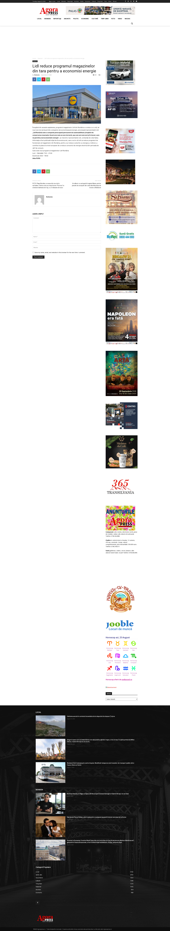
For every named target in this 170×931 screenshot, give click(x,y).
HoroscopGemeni (125, 649)
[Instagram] (128, 1)
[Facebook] (125, 1)
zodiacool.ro (127, 679)
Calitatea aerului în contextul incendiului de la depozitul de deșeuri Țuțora (91, 716)
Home (34, 58)
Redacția (37, 75)
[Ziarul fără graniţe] (49, 10)
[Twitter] (131, 1)
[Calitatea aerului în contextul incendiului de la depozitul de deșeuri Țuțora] (50, 725)
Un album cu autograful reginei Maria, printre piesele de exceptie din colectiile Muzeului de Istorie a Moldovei (86, 185)
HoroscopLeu (109, 662)
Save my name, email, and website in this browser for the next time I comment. (60, 252)
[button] (132, 23)
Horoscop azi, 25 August (118, 637)
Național (40, 58)
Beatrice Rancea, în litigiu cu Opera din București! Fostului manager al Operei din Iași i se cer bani (98, 794)
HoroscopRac (133, 649)
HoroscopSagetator (109, 674)
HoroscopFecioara (117, 662)
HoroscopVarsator (125, 674)
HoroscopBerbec (109, 649)
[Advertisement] (85, 40)
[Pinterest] (43, 79)
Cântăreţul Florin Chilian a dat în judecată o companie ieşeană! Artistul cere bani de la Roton (96, 817)
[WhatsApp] (48, 79)
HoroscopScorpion (133, 662)
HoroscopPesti (133, 674)
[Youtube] (136, 1)
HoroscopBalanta (125, 662)
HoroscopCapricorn (117, 674)
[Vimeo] (134, 1)
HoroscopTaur (117, 649)
